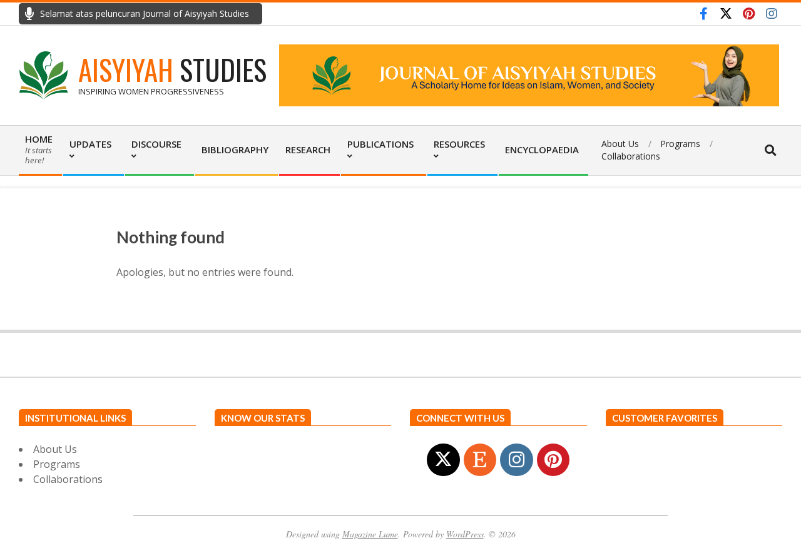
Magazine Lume (370, 534)
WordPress (465, 534)
